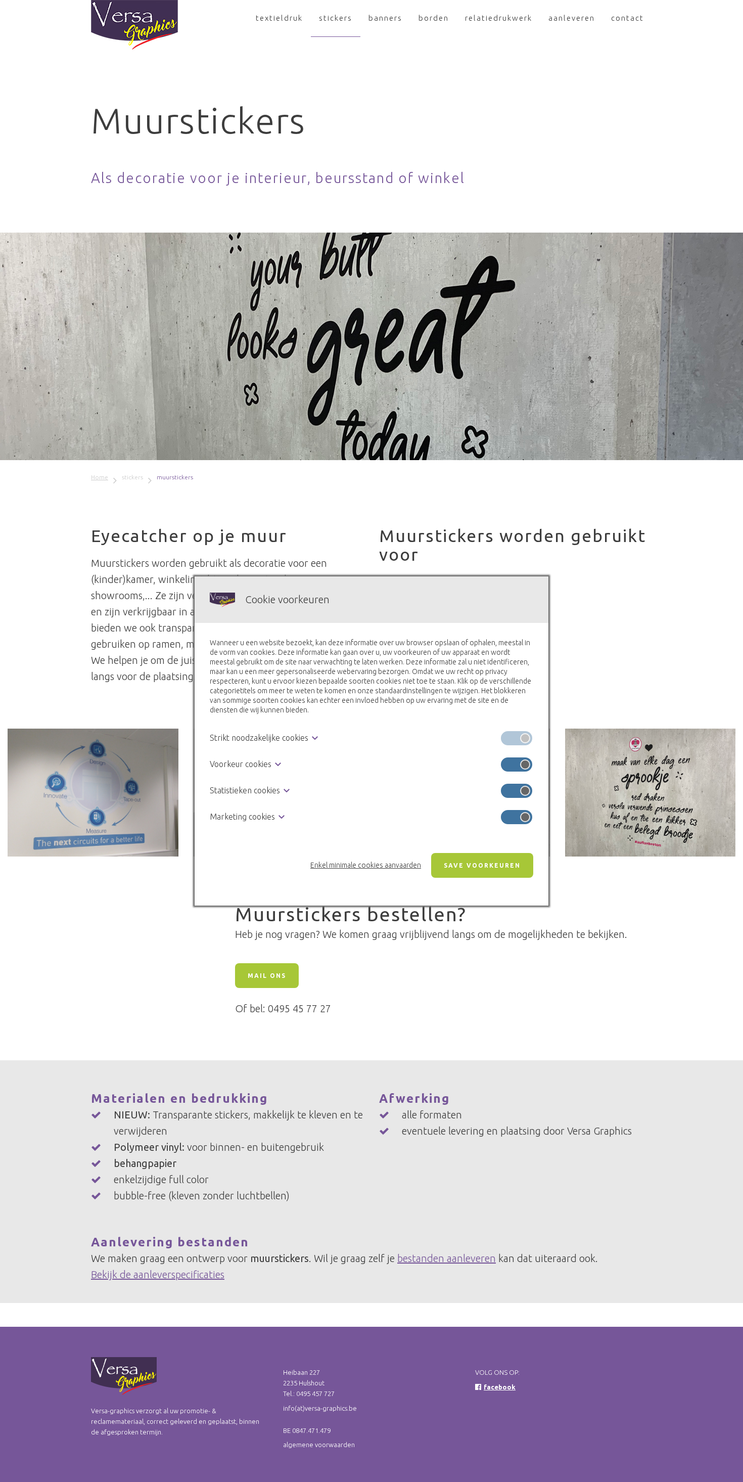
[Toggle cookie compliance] (516, 764)
